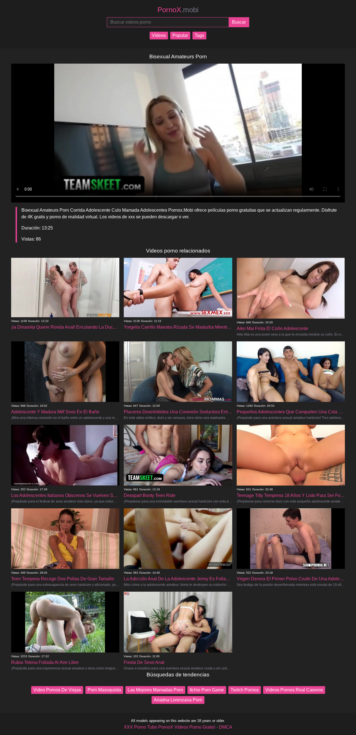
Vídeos (159, 35)
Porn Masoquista (104, 690)
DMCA (225, 727)
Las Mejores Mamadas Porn (155, 690)
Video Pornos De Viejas (57, 690)
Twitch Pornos (245, 690)
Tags (199, 35)
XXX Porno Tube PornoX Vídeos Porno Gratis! (169, 727)
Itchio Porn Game (207, 690)
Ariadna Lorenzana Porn (178, 700)
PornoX (178, 10)
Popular (180, 35)
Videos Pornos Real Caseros (294, 690)
